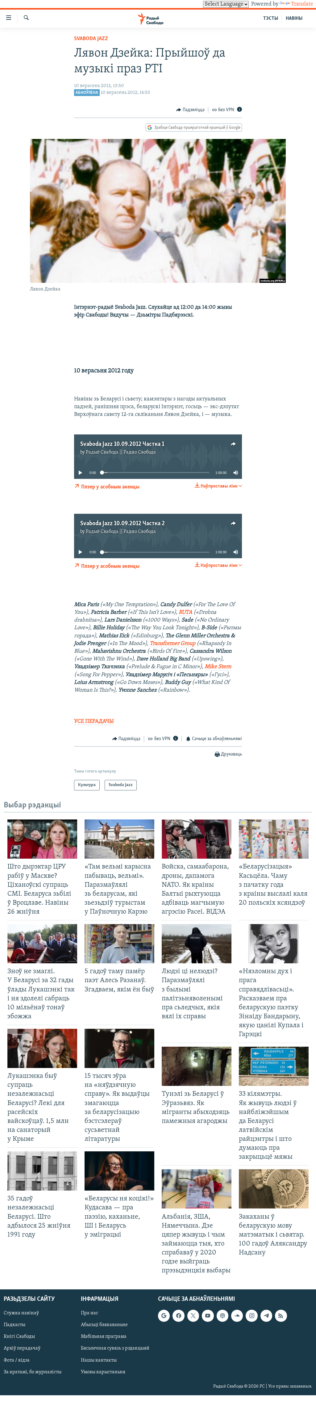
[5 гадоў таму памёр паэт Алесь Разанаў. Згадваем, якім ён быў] (119, 943)
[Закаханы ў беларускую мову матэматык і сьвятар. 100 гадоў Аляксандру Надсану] (274, 1188)
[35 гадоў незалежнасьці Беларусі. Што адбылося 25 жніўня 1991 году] (42, 1171)
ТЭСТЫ (270, 18)
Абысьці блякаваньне (104, 1325)
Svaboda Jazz (91, 39)
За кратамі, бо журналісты (32, 1372)
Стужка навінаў (21, 1313)
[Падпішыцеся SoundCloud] (237, 1316)
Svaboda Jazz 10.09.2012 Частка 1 (122, 444)
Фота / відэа (17, 1360)
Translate (302, 4)
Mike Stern (218, 667)
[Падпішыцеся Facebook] (178, 1316)
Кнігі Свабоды (19, 1336)
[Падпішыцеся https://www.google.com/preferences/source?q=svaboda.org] (164, 1316)
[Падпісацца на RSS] (281, 1316)
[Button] (190, 110)
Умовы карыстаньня (103, 1372)
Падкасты (14, 1325)
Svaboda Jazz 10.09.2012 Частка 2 (122, 524)
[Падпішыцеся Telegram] (266, 1316)
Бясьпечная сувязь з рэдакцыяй (115, 1348)
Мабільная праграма (104, 1336)
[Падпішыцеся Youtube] (208, 1316)
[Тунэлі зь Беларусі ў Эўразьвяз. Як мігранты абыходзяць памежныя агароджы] (196, 1066)
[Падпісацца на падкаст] (222, 1316)
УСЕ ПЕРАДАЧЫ (94, 721)
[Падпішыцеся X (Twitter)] (193, 1316)
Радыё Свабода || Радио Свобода (121, 452)
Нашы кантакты (99, 1360)
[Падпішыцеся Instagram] (251, 1316)
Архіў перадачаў (22, 1348)
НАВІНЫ (294, 18)
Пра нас (89, 1313)
